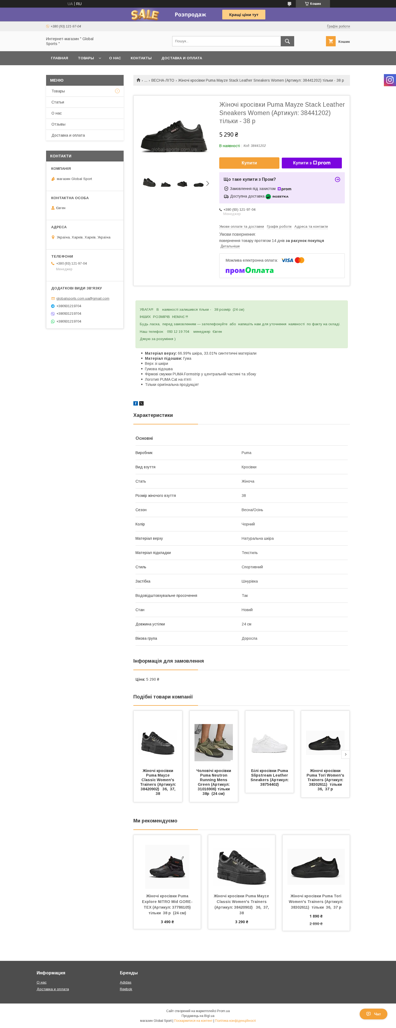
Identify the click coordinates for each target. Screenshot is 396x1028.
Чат (377, 1014)
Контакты (141, 58)
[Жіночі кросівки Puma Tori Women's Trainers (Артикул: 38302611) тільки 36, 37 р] (325, 738)
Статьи (57, 102)
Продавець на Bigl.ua (198, 1016)
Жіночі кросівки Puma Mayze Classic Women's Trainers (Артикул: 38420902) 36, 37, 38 (159, 782)
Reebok (126, 989)
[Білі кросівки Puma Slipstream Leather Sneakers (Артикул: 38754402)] (269, 738)
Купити (249, 163)
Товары (86, 58)
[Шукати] (287, 41)
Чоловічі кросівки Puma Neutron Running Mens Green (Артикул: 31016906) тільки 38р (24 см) (214, 782)
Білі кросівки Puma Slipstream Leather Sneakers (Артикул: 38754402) (270, 778)
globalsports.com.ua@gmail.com (82, 298)
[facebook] (135, 404)
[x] (141, 404)
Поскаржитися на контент (193, 1021)
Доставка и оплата (181, 58)
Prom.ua (223, 1011)
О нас (115, 58)
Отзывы (58, 124)
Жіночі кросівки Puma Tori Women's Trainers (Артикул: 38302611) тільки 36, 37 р (326, 780)
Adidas (125, 982)
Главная (59, 58)
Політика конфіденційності (235, 1021)
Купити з (302, 163)
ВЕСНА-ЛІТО (162, 80)
